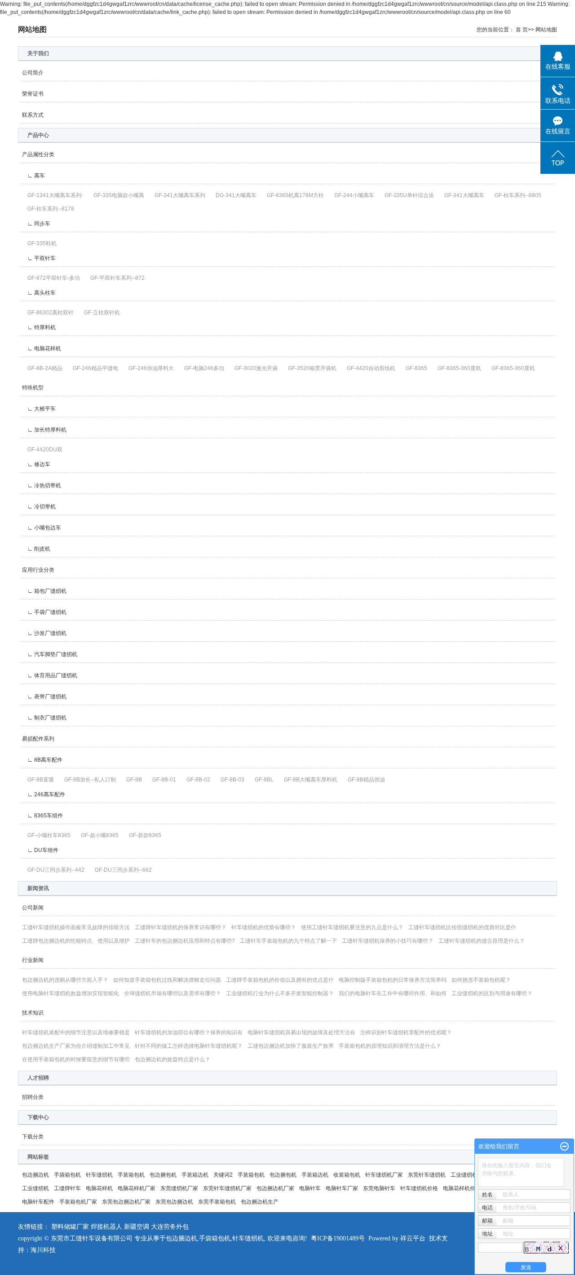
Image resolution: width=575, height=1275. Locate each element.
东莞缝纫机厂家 (179, 1188)
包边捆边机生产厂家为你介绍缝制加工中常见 (76, 1046)
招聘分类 (33, 1097)
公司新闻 (33, 907)
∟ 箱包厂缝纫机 (44, 591)
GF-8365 (413, 368)
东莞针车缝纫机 (427, 1175)
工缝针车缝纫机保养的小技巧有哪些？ (387, 941)
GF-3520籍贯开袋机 (309, 368)
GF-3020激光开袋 (253, 368)
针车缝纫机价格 (419, 1188)
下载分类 (33, 1137)
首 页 (522, 29)
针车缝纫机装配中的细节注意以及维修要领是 (76, 1032)
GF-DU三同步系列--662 (120, 870)
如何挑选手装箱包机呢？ (481, 980)
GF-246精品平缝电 (92, 368)
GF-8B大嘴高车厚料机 (308, 779)
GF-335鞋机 (39, 243)
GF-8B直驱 (38, 779)
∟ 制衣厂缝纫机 (44, 718)
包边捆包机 (163, 1175)
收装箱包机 (346, 1175)
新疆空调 (136, 1226)
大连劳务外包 (170, 1226)
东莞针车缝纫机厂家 (227, 1188)
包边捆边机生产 (260, 1202)
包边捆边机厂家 (275, 1188)
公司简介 (33, 73)
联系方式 (33, 115)
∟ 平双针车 (39, 258)
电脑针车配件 (38, 1202)
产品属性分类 (38, 154)
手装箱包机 (131, 1175)
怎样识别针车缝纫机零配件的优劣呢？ (406, 1032)
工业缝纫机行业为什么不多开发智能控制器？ (280, 993)
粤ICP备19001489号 (338, 1238)
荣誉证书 (33, 94)
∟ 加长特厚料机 (44, 430)
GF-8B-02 (195, 779)
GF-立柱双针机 (99, 312)
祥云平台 (412, 1238)
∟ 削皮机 (36, 549)
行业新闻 (33, 960)
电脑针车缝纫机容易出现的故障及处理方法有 (301, 1032)
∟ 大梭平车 (39, 409)
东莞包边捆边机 (174, 1202)
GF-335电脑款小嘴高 (116, 195)
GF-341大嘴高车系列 (177, 195)
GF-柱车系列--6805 (515, 195)
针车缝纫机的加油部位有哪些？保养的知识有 (189, 1032)
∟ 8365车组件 (42, 815)
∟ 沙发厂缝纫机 (44, 633)
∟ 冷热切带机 (41, 485)
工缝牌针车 (67, 1188)
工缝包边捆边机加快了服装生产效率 (291, 1046)
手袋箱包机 (67, 1175)
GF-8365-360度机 (456, 368)
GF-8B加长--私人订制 (87, 779)
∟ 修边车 (36, 464)
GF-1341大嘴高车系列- (52, 195)
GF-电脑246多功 (201, 368)
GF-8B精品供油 (363, 779)
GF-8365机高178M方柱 (292, 195)
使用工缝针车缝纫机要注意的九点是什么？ (352, 927)
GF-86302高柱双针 (48, 312)
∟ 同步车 (36, 224)
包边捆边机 (35, 1175)
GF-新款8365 (142, 835)
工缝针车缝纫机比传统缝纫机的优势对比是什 (462, 927)
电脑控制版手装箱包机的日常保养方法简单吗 (393, 980)
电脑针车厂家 (342, 1188)
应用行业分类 (38, 570)
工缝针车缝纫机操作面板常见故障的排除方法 (76, 927)
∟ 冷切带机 (39, 506)
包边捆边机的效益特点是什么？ (172, 1059)
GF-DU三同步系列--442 (53, 870)
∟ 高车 (33, 175)
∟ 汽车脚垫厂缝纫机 (49, 654)
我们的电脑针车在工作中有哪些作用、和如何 (393, 993)
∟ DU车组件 (40, 850)
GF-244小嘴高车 (351, 195)
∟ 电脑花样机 (41, 348)
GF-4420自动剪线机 (368, 368)
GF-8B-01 (161, 779)
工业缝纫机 (35, 1188)
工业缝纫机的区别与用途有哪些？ (491, 993)
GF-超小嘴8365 (97, 835)
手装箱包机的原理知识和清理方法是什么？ (390, 1046)
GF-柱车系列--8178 (48, 209)
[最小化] (564, 1146)
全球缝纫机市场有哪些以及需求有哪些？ (172, 993)
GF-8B (131, 779)
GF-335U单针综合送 (406, 195)
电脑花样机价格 (462, 1188)
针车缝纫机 (99, 1175)
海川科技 (43, 1250)
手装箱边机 (194, 1175)
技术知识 (33, 1013)
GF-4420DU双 (42, 449)
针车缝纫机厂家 (384, 1175)
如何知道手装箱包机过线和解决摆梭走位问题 (167, 980)
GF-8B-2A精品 (42, 368)
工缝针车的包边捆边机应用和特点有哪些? (185, 941)
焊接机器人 (106, 1226)
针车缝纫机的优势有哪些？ (263, 927)
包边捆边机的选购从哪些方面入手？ (65, 980)
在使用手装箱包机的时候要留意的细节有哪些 (76, 1059)
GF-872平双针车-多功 (51, 278)
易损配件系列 (38, 739)
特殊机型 (33, 387)
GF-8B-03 (229, 779)
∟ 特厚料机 (39, 327)
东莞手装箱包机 (217, 1202)
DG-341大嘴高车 (233, 195)
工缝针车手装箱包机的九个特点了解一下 (288, 941)
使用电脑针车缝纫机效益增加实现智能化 (70, 993)
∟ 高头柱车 (39, 293)
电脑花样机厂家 (136, 1188)
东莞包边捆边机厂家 (126, 1202)
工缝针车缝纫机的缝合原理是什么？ (481, 941)
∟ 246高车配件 (43, 794)
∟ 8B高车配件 (42, 760)
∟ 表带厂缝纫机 (44, 696)
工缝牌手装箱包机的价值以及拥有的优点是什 (280, 980)
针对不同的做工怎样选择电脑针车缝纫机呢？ (189, 1046)
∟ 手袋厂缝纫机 (44, 612)
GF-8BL (261, 779)
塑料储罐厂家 (70, 1226)
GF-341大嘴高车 (461, 195)
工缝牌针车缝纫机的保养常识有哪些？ (180, 927)
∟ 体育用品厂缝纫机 (49, 675)
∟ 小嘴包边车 (41, 528)
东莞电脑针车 (379, 1188)
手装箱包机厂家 (78, 1202)
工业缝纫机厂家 (469, 1175)
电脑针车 (310, 1188)
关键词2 (223, 1175)
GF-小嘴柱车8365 (46, 835)
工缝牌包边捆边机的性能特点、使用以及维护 (76, 941)
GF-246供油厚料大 (148, 368)
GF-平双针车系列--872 (115, 278)
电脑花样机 (99, 1188)
